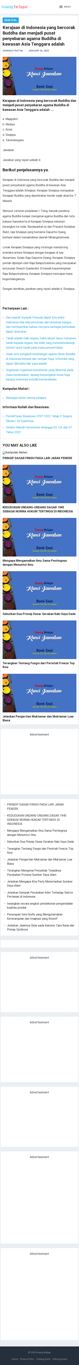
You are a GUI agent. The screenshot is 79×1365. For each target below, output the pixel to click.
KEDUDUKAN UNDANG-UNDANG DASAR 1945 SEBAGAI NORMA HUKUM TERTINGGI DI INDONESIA (36, 820)
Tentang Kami (43, 1359)
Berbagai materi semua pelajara (26, 398)
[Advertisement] (35, 764)
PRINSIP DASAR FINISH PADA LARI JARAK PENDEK (37, 458)
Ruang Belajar (43, 1352)
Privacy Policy (27, 1359)
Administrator (13, 50)
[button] (65, 7)
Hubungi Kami (59, 1359)
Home (15, 1359)
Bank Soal (10, 20)
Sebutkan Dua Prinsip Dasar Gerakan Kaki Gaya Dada (39, 614)
